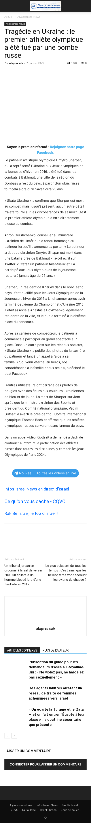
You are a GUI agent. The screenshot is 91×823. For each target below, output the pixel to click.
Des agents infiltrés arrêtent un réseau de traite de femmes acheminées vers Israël (55, 693)
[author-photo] (45, 622)
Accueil (8, 17)
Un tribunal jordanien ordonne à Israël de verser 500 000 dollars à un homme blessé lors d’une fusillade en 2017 (23, 575)
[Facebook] (8, 73)
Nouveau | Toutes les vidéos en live (47, 473)
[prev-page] (7, 735)
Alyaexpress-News (28, 17)
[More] (49, 73)
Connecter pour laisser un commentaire (46, 764)
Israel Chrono (48, 810)
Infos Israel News (47, 805)
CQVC (14, 810)
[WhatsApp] (39, 73)
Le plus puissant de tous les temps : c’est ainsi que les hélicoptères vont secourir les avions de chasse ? (66, 573)
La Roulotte (29, 810)
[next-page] (14, 735)
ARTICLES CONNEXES (22, 650)
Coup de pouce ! (70, 810)
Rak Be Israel (70, 805)
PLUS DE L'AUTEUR (56, 650)
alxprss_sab (16, 63)
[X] (19, 73)
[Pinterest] (29, 73)
